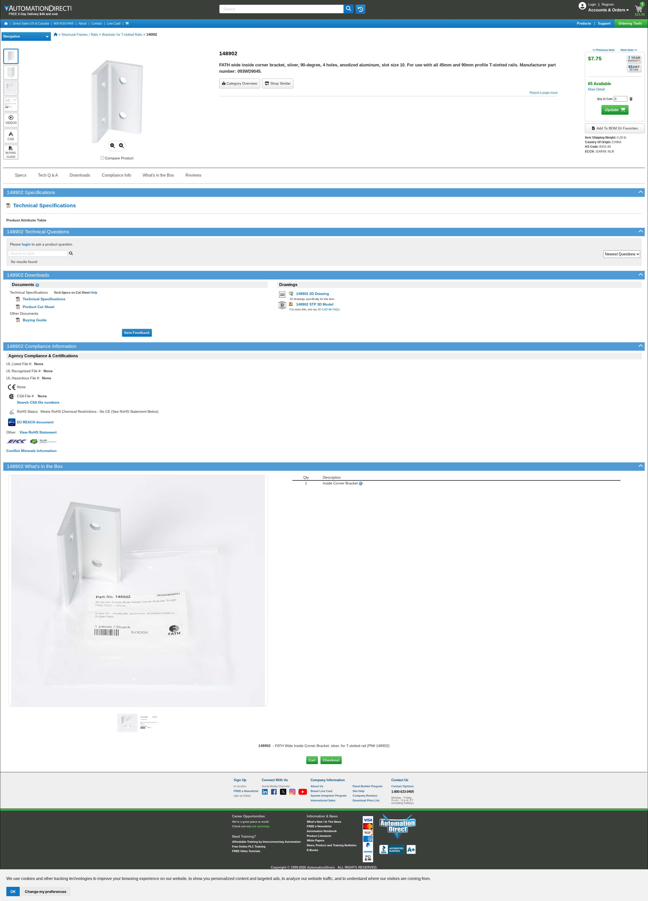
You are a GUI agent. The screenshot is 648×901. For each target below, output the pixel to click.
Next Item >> (629, 49)
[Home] (6, 23)
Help (93, 292)
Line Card (113, 23)
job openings (261, 826)
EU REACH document (35, 422)
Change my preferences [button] (45, 891)
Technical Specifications (43, 205)
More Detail (596, 89)
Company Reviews (365, 795)
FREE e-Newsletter (319, 826)
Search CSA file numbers (38, 402)
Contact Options (402, 786)
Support (605, 23)
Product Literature (319, 835)
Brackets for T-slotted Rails (122, 34)
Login (592, 4)
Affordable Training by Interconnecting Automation (266, 841)
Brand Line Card (321, 791)
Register (608, 4)
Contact (96, 23)
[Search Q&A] (71, 252)
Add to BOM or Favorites (617, 128)
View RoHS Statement (38, 432)
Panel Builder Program (367, 786)
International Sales (323, 800)
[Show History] (360, 9)
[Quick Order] (127, 23)
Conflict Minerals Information (31, 451)
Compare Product (118, 158)
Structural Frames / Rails (80, 34)
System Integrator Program (329, 795)
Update (612, 110)
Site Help (358, 791)
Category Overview (241, 83)
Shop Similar (280, 83)
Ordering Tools (630, 23)
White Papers (315, 840)
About (82, 23)
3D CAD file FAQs (329, 309)
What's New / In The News (324, 821)
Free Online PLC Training (249, 846)
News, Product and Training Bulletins (331, 845)
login (26, 244)
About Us (317, 786)
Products (584, 23)
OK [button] (13, 891)
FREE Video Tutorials (246, 851)
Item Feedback (137, 333)
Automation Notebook (322, 831)
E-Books (312, 850)
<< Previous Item (604, 49)
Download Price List (366, 800)
